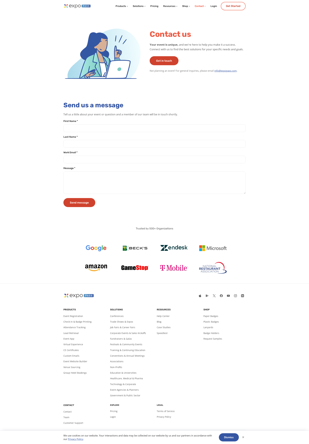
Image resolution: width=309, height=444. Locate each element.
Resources (169, 6)
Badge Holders (211, 333)
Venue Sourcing (71, 367)
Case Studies (164, 327)
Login (214, 6)
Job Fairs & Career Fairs (122, 327)
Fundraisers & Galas (121, 338)
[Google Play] (207, 296)
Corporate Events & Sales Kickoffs (128, 333)
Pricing (154, 6)
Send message (79, 202)
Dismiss (229, 437)
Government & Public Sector (125, 395)
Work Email (70, 152)
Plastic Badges (211, 321)
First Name (70, 121)
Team (66, 417)
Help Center (163, 316)
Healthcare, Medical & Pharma (126, 378)
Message (69, 168)
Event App (68, 338)
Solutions (138, 6)
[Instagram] (235, 296)
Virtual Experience (73, 344)
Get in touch (164, 60)
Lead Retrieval (71, 333)
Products (121, 6)
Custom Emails (71, 355)
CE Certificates (71, 350)
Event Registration (73, 316)
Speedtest (162, 333)
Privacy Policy (164, 416)
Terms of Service (166, 411)
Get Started (233, 6)
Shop (185, 6)
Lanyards (208, 327)
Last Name (70, 136)
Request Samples (212, 338)
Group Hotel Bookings (75, 372)
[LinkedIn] (242, 296)
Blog (159, 321)
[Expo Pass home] (77, 6)
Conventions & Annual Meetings (127, 355)
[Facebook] (221, 296)
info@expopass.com (225, 70)
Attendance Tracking (74, 327)
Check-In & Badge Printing (77, 321)
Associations (116, 361)
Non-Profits (116, 367)
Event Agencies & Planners (124, 389)
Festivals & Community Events (126, 344)
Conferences (117, 316)
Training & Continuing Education (127, 350)
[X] (214, 296)
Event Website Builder (75, 361)
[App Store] (200, 296)
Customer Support (73, 422)
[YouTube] (228, 296)
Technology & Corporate (123, 384)
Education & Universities (123, 372)
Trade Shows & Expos (121, 321)
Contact (199, 6)
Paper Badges (210, 316)
